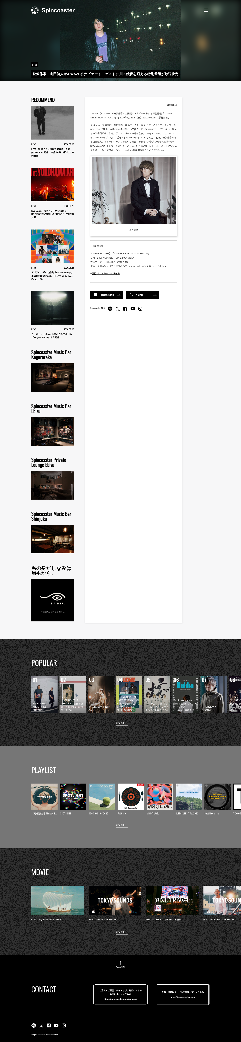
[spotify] (110, 310)
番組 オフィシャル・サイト (106, 273)
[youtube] (132, 310)
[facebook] (125, 310)
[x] (117, 310)
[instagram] (140, 310)
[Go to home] (53, 10)
